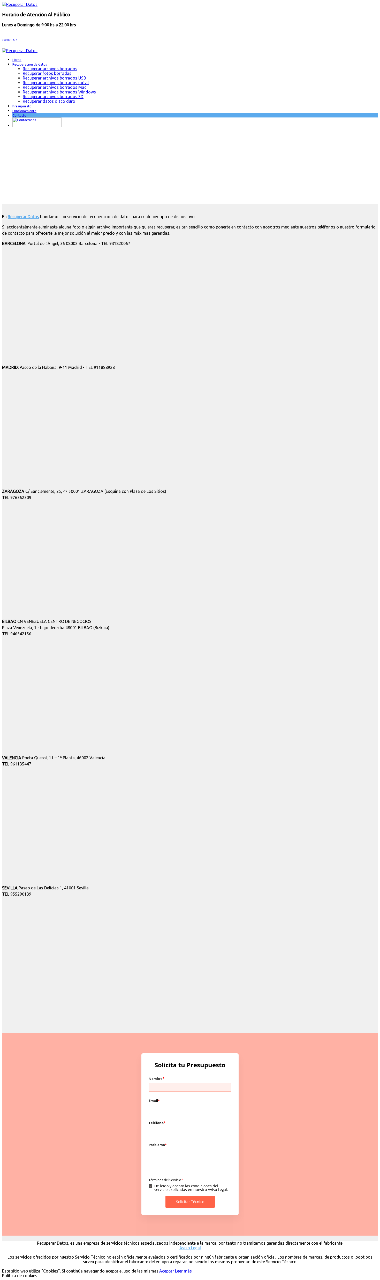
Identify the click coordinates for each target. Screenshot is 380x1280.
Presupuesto (22, 106)
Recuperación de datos (29, 64)
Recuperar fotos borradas (47, 73)
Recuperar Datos (23, 216)
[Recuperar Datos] (19, 4)
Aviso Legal (190, 1247)
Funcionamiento (24, 111)
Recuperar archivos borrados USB (54, 78)
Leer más (183, 1271)
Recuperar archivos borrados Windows (59, 92)
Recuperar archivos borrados (50, 68)
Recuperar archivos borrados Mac (54, 87)
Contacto (19, 115)
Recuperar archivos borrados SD (53, 96)
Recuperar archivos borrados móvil (56, 82)
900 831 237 (9, 39)
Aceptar (166, 1271)
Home (16, 59)
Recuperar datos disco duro (49, 101)
